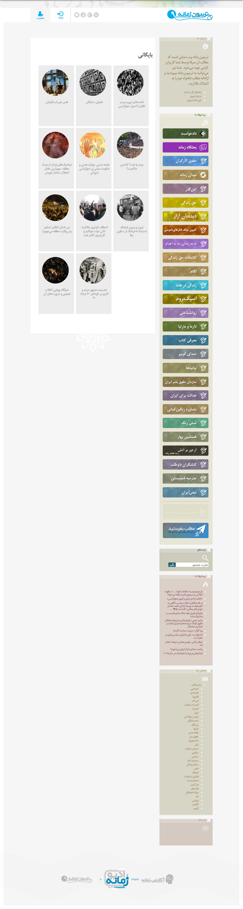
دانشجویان (193, 741)
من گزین (195, 785)
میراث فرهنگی (192, 793)
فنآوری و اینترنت (191, 777)
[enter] (60, 15)
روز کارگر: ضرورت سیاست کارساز (188, 631)
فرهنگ (195, 773)
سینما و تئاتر (193, 761)
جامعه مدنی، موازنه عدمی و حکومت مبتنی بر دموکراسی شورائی (94, 169)
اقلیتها (196, 697)
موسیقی (195, 789)
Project (135, 879)
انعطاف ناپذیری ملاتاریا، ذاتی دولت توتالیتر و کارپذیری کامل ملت (94, 232)
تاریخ (196, 729)
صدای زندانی (193, 765)
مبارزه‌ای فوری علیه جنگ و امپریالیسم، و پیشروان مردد (184, 615)
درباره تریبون (195, 97)
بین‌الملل (195, 725)
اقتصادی (194, 693)
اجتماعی (195, 689)
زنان (197, 745)
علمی (196, 769)
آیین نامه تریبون (194, 101)
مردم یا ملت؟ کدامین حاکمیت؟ (132, 167)
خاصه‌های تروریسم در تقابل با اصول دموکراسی (131, 104)
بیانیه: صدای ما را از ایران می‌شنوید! (186, 649)
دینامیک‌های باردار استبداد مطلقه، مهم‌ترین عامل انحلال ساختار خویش (57, 169)
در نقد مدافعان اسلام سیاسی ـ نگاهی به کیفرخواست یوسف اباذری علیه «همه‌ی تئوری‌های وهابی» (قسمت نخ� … (185, 606)
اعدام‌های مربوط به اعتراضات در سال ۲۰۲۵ (183, 654)
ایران (196, 713)
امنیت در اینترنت (191, 705)
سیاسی (195, 757)
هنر (197, 797)
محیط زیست (193, 781)
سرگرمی (195, 753)
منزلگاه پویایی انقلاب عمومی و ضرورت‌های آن (57, 292)
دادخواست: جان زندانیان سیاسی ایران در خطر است (184, 636)
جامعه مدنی (194, 733)
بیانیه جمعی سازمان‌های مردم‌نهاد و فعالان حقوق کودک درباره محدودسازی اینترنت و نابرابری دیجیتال (184, 624)
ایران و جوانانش (191, 717)
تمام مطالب (196, 685)
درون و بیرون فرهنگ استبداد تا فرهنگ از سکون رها (132, 232)
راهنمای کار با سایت (192, 93)
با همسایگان (193, 721)
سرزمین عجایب (192, 749)
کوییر (196, 809)
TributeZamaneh (190, 15)
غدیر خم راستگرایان (57, 102)
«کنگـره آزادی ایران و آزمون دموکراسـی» (185, 599)
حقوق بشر (194, 737)
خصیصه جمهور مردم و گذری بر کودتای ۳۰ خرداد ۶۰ (94, 294)
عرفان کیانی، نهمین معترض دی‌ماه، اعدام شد (184, 644)
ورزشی (195, 801)
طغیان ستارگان (94, 102)
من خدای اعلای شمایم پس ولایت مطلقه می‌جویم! (57, 230)
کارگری (195, 805)
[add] (40, 15)
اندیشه (195, 709)
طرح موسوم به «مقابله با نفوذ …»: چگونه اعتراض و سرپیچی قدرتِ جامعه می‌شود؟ (184, 593)
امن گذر (195, 701)
